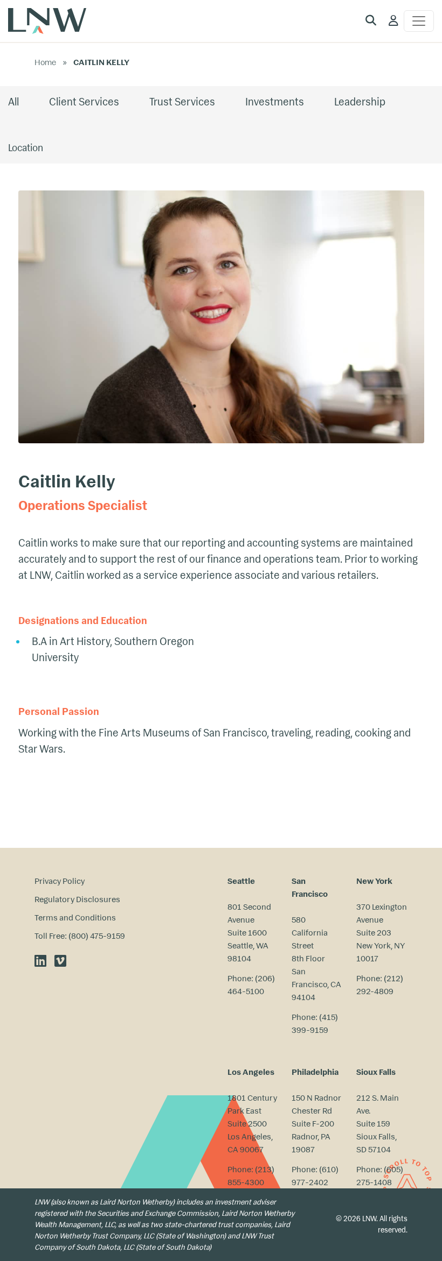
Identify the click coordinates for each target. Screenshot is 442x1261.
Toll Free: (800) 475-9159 (79, 936)
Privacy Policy (59, 881)
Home (45, 62)
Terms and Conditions (75, 917)
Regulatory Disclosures (77, 899)
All (13, 102)
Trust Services (182, 102)
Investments (274, 102)
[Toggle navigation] (419, 21)
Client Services (84, 102)
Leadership (359, 102)
